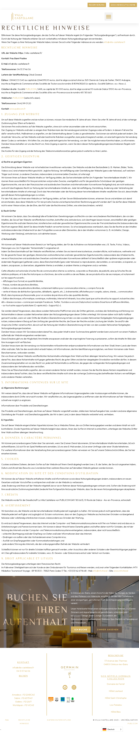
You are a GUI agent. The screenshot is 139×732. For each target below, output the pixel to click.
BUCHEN (23, 676)
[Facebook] (65, 687)
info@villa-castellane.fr (114, 42)
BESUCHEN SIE (115, 655)
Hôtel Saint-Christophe (116, 698)
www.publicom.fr (18, 108)
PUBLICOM (30, 89)
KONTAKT (23, 662)
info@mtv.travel (100, 570)
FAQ (7, 720)
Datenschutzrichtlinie (59, 720)
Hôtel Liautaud (116, 691)
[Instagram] (74, 687)
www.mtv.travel (121, 570)
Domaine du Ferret (116, 684)
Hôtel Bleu (116, 711)
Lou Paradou (116, 704)
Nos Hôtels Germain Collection (116, 677)
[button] (109, 16)
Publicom (133, 723)
